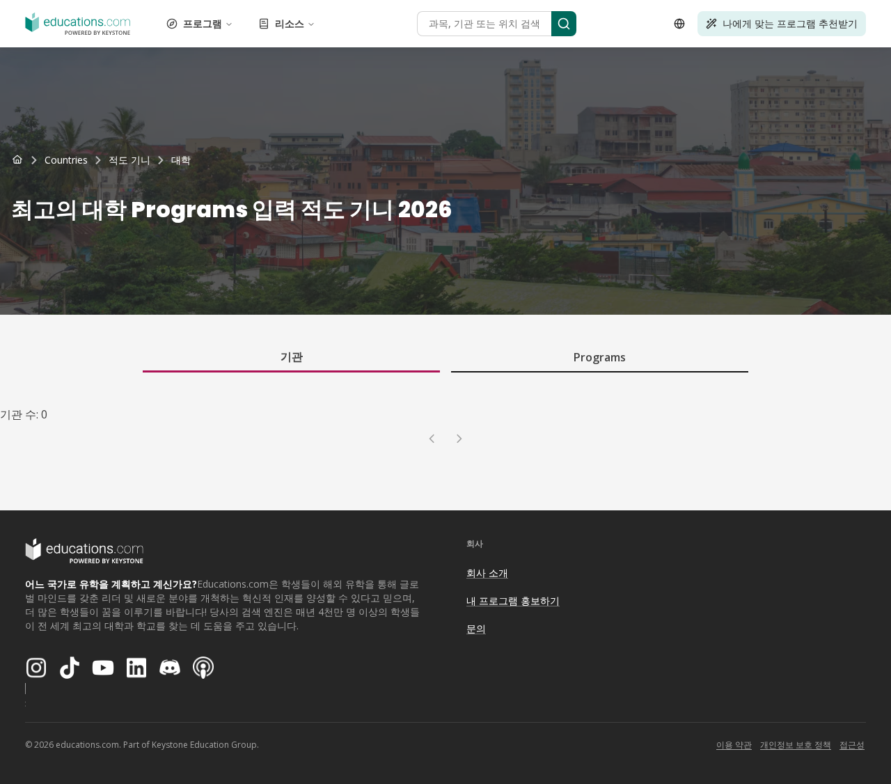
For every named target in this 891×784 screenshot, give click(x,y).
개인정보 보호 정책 (795, 745)
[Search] (563, 23)
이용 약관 (734, 745)
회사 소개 (487, 572)
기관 (292, 356)
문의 (476, 628)
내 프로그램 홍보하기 (513, 600)
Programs (600, 357)
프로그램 (202, 23)
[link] (181, 160)
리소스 (289, 23)
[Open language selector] (679, 23)
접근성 (852, 745)
